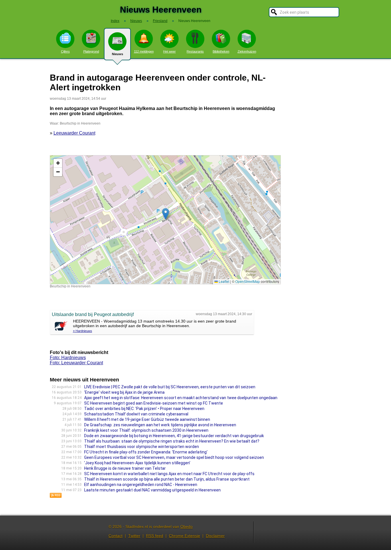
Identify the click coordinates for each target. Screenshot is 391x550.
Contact (115, 535)
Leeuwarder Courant (74, 133)
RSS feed (154, 535)
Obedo (186, 526)
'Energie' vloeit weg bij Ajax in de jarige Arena (124, 392)
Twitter (134, 535)
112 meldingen (144, 51)
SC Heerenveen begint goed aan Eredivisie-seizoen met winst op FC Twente (153, 403)
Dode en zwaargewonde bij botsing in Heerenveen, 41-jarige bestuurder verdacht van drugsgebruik (174, 435)
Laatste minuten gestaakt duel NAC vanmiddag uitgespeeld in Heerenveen (152, 490)
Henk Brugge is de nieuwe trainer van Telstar (125, 468)
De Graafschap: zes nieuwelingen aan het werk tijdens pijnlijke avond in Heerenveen (160, 425)
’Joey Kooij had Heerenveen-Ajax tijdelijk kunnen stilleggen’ (137, 463)
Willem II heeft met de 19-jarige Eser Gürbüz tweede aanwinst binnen (147, 419)
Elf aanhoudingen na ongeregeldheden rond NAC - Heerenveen (140, 484)
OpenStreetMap (247, 281)
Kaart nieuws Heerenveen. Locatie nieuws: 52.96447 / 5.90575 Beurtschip (164, 219)
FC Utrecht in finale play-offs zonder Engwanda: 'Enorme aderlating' (146, 452)
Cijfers (65, 51)
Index (115, 21)
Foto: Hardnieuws (68, 357)
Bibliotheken (221, 51)
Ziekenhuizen (247, 51)
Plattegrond (91, 51)
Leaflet (223, 281)
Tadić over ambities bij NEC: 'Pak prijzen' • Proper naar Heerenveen (144, 408)
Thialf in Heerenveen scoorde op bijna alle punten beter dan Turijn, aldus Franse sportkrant (167, 479)
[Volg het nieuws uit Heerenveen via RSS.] (56, 496)
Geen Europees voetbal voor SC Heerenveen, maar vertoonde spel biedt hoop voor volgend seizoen (174, 457)
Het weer (169, 51)
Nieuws (117, 54)
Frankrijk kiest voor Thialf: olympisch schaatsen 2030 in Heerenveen (146, 430)
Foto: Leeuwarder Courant (76, 362)
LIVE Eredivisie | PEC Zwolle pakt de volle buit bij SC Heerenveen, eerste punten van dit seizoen (169, 387)
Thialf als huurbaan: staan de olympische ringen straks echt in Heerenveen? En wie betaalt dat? (171, 441)
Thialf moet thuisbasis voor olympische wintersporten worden (141, 446)
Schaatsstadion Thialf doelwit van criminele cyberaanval (136, 414)
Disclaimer (215, 535)
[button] (165, 214)
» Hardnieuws (82, 331)
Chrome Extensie (184, 535)
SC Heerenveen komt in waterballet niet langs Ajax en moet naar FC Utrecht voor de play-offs (169, 473)
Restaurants (195, 51)
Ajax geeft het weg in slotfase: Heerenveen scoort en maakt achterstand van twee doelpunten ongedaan (180, 397)
